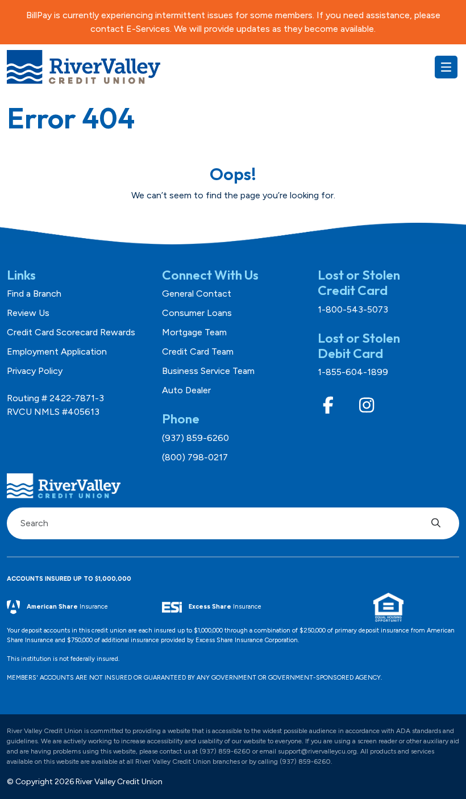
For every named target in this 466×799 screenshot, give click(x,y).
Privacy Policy (35, 370)
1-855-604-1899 (353, 372)
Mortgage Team (194, 332)
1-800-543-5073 (353, 309)
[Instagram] (366, 405)
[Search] (438, 523)
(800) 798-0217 (195, 457)
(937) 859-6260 (195, 437)
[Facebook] (328, 405)
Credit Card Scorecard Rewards (71, 332)
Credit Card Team (198, 351)
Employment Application (57, 351)
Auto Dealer (186, 390)
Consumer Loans (197, 312)
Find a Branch (34, 293)
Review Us (28, 312)
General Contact (196, 293)
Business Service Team (208, 370)
